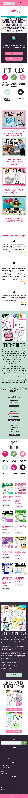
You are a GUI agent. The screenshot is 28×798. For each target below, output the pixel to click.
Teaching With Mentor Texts (22, 84)
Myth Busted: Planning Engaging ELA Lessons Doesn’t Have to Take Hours (14, 220)
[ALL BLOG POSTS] (21, 92)
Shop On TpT (3, 783)
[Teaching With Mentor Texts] (23, 77)
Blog (2, 754)
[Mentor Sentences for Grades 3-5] (14, 77)
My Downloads (4, 779)
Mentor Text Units (23, 460)
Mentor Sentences (13, 460)
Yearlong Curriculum (5, 460)
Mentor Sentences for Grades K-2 (5, 84)
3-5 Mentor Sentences (5, 767)
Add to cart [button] (6, 505)
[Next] (5, 467)
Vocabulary (3, 769)
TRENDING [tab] (6, 480)
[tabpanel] (14, 167)
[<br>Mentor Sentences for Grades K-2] (5, 77)
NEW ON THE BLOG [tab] (8, 106)
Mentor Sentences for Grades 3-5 (13, 85)
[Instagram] (10, 739)
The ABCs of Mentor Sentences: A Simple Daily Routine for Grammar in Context (14, 162)
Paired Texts (5, 473)
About (2, 752)
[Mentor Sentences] (14, 454)
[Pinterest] (17, 739)
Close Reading (4, 773)
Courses (2, 785)
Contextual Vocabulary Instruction (7, 99)
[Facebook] (14, 739)
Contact (2, 756)
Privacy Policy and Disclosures (7, 758)
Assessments (14, 473)
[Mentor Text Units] (23, 454)
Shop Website (4, 781)
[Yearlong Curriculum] (5, 454)
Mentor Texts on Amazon (6, 789)
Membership (3, 787)
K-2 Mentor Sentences (5, 765)
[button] (25, 3)
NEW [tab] (3, 598)
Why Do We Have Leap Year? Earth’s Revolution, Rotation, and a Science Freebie (14, 133)
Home (2, 751)
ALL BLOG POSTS (20, 98)
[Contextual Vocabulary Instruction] (7, 92)
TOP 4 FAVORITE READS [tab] (9, 227)
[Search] (12, 3)
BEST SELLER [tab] (7, 593)
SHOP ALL (22, 473)
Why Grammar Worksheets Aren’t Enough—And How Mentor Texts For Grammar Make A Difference (14, 191)
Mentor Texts (3, 771)
